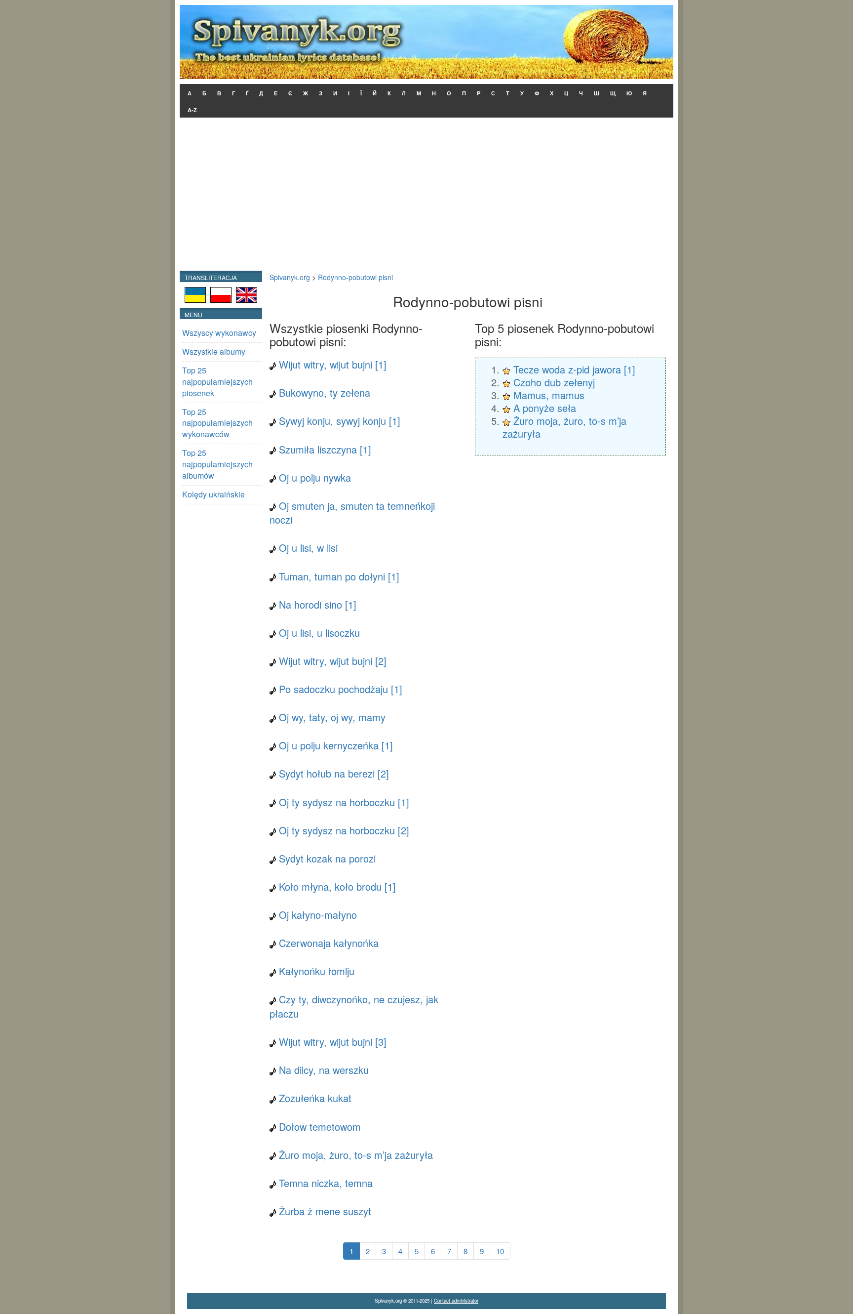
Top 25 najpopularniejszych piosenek (217, 382)
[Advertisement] (426, 196)
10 (500, 1251)
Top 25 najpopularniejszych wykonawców (217, 423)
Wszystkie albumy (213, 351)
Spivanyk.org (290, 277)
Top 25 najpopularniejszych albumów (217, 464)
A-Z (192, 110)
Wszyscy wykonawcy (219, 332)
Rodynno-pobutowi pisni (355, 277)
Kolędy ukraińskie (213, 494)
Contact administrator (456, 1300)
